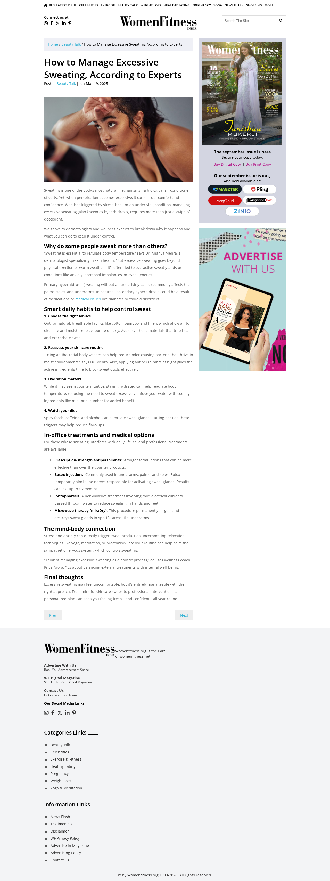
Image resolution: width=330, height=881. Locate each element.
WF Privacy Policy (65, 838)
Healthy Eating (177, 5)
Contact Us (54, 690)
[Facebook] (51, 23)
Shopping (254, 5)
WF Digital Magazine (62, 677)
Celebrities (88, 5)
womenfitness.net (135, 656)
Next (184, 615)
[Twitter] (57, 23)
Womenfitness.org (143, 874)
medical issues (87, 299)
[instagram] (46, 23)
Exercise (108, 5)
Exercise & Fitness (66, 759)
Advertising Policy (66, 852)
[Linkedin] (64, 23)
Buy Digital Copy (227, 164)
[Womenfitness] (158, 23)
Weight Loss (151, 5)
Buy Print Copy (258, 164)
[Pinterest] (69, 23)
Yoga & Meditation (66, 788)
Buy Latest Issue (63, 5)
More (269, 5)
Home (53, 44)
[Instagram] (46, 712)
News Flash (234, 5)
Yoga (217, 5)
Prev (53, 615)
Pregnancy (201, 5)
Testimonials (61, 823)
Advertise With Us (60, 665)
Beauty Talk (128, 5)
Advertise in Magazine (70, 845)
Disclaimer (60, 831)
